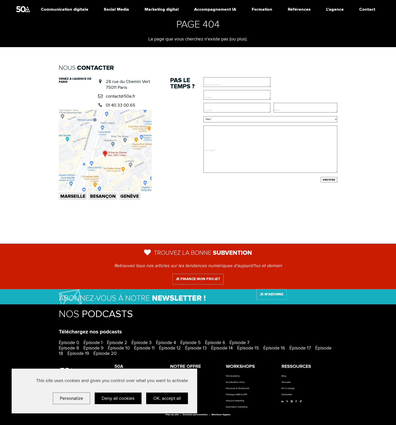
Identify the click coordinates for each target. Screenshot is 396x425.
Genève (129, 196)
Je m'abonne (271, 294)
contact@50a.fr (120, 96)
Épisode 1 (93, 342)
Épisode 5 (190, 342)
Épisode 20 (105, 353)
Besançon (103, 196)
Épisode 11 (144, 348)
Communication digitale (64, 9)
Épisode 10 (119, 348)
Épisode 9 (93, 348)
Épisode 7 (240, 342)
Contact (367, 9)
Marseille (72, 196)
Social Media (116, 9)
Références (299, 9)
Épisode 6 (215, 342)
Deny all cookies (118, 398)
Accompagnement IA (215, 9)
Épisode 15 (248, 348)
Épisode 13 (196, 348)
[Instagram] (292, 401)
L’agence (335, 9)
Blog (284, 376)
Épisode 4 (166, 342)
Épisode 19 (78, 353)
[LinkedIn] (283, 401)
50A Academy (233, 376)
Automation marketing (236, 407)
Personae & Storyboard (237, 388)
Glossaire (286, 382)
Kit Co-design (288, 388)
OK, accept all (167, 398)
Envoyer (329, 179)
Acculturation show (235, 382)
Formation (262, 9)
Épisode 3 (141, 342)
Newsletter (287, 394)
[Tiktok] (301, 401)
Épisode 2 (117, 342)
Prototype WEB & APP (236, 394)
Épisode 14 (222, 348)
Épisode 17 (300, 348)
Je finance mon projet (198, 279)
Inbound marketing (235, 400)
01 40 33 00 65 (120, 105)
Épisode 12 (170, 348)
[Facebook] (297, 401)
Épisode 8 (69, 348)
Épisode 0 (69, 342)
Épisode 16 (274, 348)
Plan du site (172, 414)
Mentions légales (220, 414)
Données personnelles (195, 414)
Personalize (71, 398)
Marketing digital (161, 9)
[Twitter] (287, 401)
